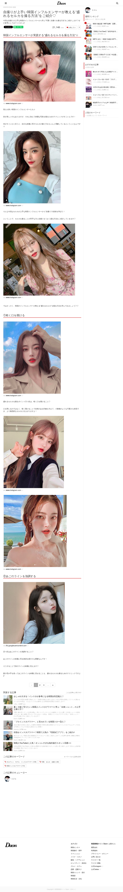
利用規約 (94, 850)
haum (15, 718)
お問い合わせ (96, 857)
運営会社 (94, 847)
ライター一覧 (96, 860)
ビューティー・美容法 (78, 863)
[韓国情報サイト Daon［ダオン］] (61, 2)
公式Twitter (95, 869)
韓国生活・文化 (76, 879)
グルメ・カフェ (76, 866)
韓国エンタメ (75, 847)
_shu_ (16, 704)
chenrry (16, 729)
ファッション (75, 853)
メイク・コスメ (76, 857)
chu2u (95, 105)
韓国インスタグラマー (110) (15, 766)
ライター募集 (96, 863)
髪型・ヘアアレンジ (78, 860)
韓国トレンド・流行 (78, 872)
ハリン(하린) (97, 26)
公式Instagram (96, 866)
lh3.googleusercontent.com (16, 645)
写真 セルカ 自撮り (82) (50, 762)
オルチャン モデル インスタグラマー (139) (21, 762)
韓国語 (73, 875)
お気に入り (72, 27)
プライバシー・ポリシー (99, 853)
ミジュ (13, 778)
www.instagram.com (13, 103)
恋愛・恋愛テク (76, 869)
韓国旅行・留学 (76, 850)
